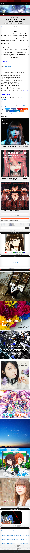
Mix (22, 111)
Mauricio (3, 535)
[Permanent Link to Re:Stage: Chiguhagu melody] (15, 404)
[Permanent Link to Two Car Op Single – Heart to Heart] (15, 462)
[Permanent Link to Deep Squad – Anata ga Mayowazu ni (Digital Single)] (15, 433)
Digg (12, 111)
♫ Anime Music (15, 17)
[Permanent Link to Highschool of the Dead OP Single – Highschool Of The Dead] (15, 163)
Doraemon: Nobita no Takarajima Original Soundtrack (17, 543)
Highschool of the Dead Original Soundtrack (15, 210)
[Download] (10, 66)
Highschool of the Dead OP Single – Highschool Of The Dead (15, 179)
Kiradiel (2, 530)
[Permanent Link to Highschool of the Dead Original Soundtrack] (15, 196)
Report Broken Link (10, 530)
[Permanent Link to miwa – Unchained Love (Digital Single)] (15, 315)
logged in (8, 220)
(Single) (6, 66)
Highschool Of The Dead (11, 114)
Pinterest (20, 109)
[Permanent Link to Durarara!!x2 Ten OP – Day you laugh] (15, 286)
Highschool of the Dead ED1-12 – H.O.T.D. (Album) (15, 146)
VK (8, 111)
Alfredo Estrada (4, 533)
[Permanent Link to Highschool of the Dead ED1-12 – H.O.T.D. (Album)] (15, 131)
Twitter (8, 109)
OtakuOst (7, 23)
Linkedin (17, 111)
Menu (4, 3)
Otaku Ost (15, 262)
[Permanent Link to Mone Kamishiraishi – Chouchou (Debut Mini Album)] (15, 374)
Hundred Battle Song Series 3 (15, 533)
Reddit (26, 109)
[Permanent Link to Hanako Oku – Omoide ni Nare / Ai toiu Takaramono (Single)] (15, 492)
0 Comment (26, 144)
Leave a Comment (20, 23)
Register (6, 252)
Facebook (14, 109)
